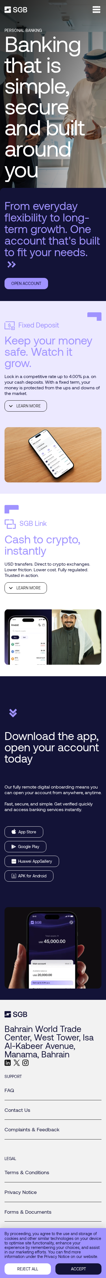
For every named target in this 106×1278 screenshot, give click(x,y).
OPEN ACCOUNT (26, 283)
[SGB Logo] (16, 9)
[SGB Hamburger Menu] (96, 10)
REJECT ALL (27, 1268)
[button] (26, 406)
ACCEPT (78, 1268)
